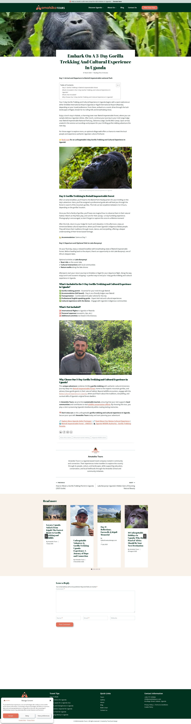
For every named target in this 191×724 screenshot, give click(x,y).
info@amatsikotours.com (152, 699)
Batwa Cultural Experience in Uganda (73, 394)
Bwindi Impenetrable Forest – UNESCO (77, 423)
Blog (122, 7)
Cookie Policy (22, 720)
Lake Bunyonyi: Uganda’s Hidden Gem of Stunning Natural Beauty (116, 485)
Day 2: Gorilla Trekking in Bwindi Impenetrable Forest (80, 87)
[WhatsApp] (71, 432)
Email (86, 618)
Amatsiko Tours (52, 541)
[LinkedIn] (60, 432)
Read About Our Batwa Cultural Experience (112, 421)
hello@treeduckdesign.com (109, 540)
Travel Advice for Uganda (58, 700)
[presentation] (54, 513)
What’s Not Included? (69, 95)
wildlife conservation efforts (99, 404)
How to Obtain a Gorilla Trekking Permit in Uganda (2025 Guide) (75, 485)
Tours (102, 697)
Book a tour (104, 708)
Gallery (102, 700)
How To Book (54, 697)
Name (60, 618)
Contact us (103, 710)
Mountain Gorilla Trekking (81, 437)
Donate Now (117, 1)
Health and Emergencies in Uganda (61, 706)
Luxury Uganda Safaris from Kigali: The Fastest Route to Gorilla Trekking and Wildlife (54, 531)
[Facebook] (64, 432)
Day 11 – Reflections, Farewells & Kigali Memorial (109, 531)
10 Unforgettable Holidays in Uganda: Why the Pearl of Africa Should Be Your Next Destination (135, 539)
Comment (60, 589)
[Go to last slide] (46, 536)
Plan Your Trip (149, 7)
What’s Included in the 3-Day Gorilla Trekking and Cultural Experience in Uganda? (86, 91)
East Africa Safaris (65, 437)
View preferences (43, 716)
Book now (66, 140)
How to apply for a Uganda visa (60, 703)
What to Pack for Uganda (58, 712)
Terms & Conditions (161, 705)
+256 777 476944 (150, 697)
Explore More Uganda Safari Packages (76, 421)
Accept (10, 716)
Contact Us (132, 7)
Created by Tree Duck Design (108, 721)
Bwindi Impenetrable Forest (84, 388)
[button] (50, 701)
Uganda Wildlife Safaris (99, 437)
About (102, 702)
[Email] (67, 432)
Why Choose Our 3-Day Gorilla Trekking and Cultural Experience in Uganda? (87, 97)
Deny (27, 716)
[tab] (91, 569)
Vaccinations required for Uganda (61, 709)
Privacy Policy (31, 720)
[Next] (144, 536)
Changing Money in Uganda (59, 715)
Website (114, 618)
